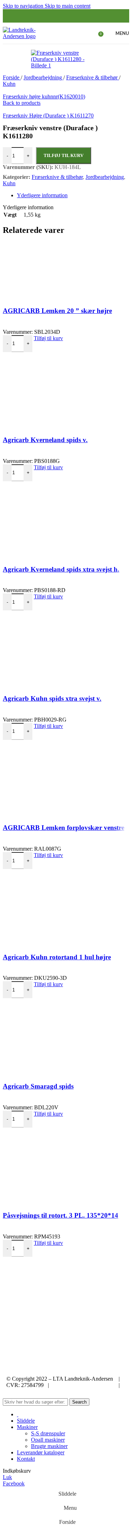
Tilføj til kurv (63, 155)
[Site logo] (24, 36)
